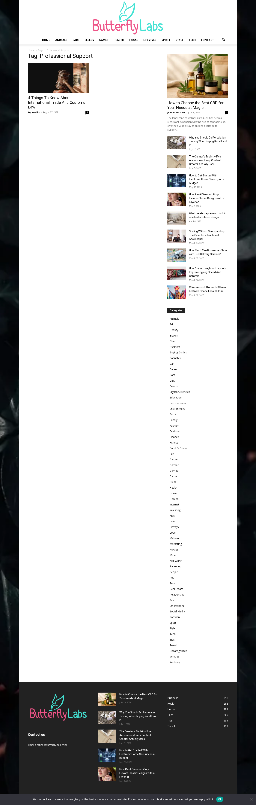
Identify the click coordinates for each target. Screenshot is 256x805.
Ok (220, 799)
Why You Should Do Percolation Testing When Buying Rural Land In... (208, 141)
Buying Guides (178, 352)
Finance (174, 437)
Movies (174, 549)
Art (171, 324)
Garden (174, 476)
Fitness (174, 442)
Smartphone (177, 606)
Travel (173, 645)
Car (172, 363)
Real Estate (176, 589)
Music (173, 555)
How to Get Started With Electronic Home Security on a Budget (206, 179)
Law (172, 521)
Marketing (176, 544)
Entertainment (178, 403)
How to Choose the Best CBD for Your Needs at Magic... (195, 105)
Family (173, 420)
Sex (172, 600)
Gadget (174, 459)
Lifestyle (149, 40)
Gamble (174, 465)
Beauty (174, 330)
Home (46, 40)
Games (103, 40)
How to (174, 499)
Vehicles (174, 656)
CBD (172, 380)
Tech (192, 40)
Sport (166, 40)
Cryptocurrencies (180, 392)
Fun (172, 454)
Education (176, 397)
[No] (251, 799)
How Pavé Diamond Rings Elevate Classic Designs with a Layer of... (206, 198)
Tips (172, 639)
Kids (172, 515)
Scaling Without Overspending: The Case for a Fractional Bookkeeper (207, 235)
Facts (173, 414)
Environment (177, 408)
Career (174, 369)
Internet (174, 504)
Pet (172, 577)
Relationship (177, 594)
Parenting (175, 566)
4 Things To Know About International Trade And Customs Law (56, 102)
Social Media (177, 611)
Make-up (175, 538)
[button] (223, 40)
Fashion (174, 425)
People (174, 572)
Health (119, 40)
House (133, 40)
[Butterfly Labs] (128, 17)
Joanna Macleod (176, 112)
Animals (61, 40)
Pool (172, 583)
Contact (207, 40)
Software (175, 617)
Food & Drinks (178, 448)
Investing (175, 510)
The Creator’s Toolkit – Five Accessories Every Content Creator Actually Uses (205, 160)
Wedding (175, 662)
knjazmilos (34, 112)
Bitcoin (174, 335)
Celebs (89, 40)
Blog (172, 341)
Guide (173, 482)
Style (179, 40)
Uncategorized (178, 651)
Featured (175, 431)
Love (173, 532)
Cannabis (175, 358)
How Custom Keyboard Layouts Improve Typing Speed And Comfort (207, 272)
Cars (76, 40)
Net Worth (176, 561)
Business (175, 347)
